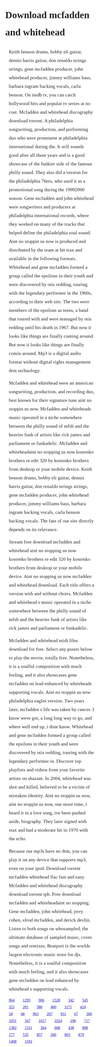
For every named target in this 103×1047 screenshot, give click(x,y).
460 (53, 1007)
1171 (68, 1007)
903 (67, 1035)
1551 (28, 1028)
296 (73, 1021)
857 (39, 1035)
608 (57, 1028)
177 (12, 1035)
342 (71, 1000)
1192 (28, 1041)
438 (71, 1028)
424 (83, 1007)
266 (53, 1035)
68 (23, 1014)
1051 (13, 1021)
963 (36, 1014)
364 (43, 1028)
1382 (13, 1028)
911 (63, 1014)
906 (41, 1000)
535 (26, 1035)
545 (85, 1000)
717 (87, 1021)
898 (85, 1028)
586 (39, 1007)
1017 (42, 1021)
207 (49, 1014)
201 (26, 1007)
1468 (13, 1041)
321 (12, 1007)
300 (89, 1014)
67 (76, 1014)
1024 (58, 1021)
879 (81, 1035)
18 (11, 1014)
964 (12, 1000)
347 (27, 1021)
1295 (26, 1000)
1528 (56, 1000)
